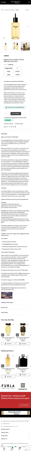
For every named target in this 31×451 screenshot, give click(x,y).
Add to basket (15, 113)
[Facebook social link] (8, 127)
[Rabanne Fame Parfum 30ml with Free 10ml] (8, 329)
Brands (7, 10)
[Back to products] (27, 10)
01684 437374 (6, 423)
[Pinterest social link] (12, 127)
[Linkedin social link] (13, 127)
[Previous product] (25, 10)
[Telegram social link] (15, 127)
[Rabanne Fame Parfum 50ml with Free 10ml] (23, 329)
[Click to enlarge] (4, 38)
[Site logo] (15, 2)
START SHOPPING (24, 405)
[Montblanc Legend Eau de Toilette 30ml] (23, 360)
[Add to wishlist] (13, 324)
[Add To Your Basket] (2, 334)
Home (2, 10)
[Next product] (29, 10)
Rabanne (12, 10)
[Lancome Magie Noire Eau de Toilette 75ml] (8, 360)
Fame (17, 10)
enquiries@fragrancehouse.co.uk (10, 426)
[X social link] (10, 127)
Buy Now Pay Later (21, 284)
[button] (2, 26)
